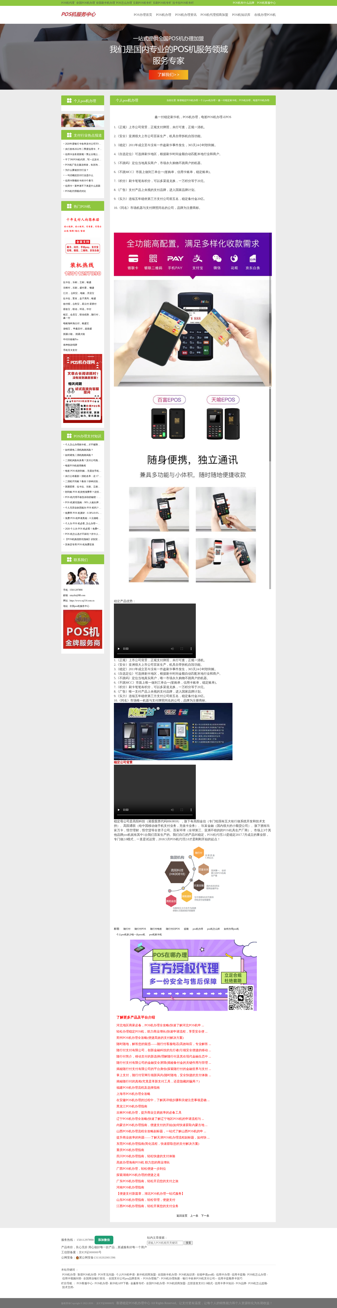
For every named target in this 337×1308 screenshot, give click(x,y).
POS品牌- (241, 1283)
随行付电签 (156, 929)
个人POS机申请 (125, 1274)
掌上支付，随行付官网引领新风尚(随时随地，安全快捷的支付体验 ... (163, 1075)
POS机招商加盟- (176, 1283)
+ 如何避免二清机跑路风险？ (78, 450)
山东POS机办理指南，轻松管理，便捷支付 (145, 1199)
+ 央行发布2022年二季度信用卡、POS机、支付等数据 (82, 149)
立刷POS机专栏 (142, 2)
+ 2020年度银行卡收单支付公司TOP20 (82, 144)
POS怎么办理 (124, 2)
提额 (186, 929)
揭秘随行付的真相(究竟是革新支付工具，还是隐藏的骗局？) (158, 1081)
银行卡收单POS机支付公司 (199, 1278)
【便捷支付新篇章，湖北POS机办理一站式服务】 (150, 1193)
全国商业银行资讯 (94, 1278)
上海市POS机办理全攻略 (133, 1093)
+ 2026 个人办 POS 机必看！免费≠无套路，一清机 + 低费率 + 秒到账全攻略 (82, 529)
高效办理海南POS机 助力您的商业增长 (143, 1162)
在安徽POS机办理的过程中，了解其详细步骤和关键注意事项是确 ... (163, 1100)
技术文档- (68, 1287)
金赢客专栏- (137, 1283)
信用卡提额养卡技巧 (230, 1278)
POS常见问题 (106, 1274)
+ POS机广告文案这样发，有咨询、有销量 (82, 165)
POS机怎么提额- (258, 1283)
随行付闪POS (173, 929)
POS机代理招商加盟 (214, 14)
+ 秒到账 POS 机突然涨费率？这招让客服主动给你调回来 (82, 492)
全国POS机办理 (85, 2)
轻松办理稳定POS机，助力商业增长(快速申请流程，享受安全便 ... (162, 1031)
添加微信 (104, 1239)
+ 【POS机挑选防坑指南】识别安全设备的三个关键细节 (82, 539)
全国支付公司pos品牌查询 (124, 1278)
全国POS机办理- (156, 1283)
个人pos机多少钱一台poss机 (130, 934)
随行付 (126, 929)
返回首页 (181, 1215)
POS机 (227, 830)
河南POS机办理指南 (130, 1187)
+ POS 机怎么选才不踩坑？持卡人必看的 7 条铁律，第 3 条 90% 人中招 (82, 534)
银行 (234, 821)
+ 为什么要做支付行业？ (76, 170)
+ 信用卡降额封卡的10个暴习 (78, 180)
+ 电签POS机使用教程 (74, 465)
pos (125, 834)
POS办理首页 (143, 14)
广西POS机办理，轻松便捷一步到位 (141, 1168)
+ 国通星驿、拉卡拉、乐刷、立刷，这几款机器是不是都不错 (82, 486)
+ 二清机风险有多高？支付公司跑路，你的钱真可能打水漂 (82, 460)
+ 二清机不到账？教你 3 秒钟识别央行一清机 (82, 481)
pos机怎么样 (213, 929)
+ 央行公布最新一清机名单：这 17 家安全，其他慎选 (82, 476)
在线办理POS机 (265, 14)
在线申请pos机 (205, 1274)
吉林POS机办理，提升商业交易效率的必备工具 (149, 1112)
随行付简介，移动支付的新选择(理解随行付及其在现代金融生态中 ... (163, 1056)
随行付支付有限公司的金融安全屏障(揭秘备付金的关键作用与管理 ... (163, 1062)
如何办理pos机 (231, 929)
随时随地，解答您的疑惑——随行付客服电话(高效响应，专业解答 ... (163, 1044)
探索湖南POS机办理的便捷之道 (138, 1174)
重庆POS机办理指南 (130, 1150)
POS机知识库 (241, 14)
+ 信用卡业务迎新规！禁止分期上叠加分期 (82, 154)
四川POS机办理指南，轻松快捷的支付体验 (145, 1156)
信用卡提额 (238, 1274)
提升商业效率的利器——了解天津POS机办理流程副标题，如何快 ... (163, 1137)
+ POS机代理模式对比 (74, 191)
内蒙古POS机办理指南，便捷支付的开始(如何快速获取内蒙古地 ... (162, 1125)
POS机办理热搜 (170, 1278)
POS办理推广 (151, 1278)
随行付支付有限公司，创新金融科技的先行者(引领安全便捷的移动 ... (163, 1050)
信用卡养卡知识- (225, 1283)
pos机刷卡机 (155, 934)
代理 (182, 839)
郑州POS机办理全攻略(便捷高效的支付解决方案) (150, 1037)
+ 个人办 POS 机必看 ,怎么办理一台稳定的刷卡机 (82, 523)
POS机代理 (67, 2)
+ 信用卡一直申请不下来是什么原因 (81, 186)
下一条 (205, 1215)
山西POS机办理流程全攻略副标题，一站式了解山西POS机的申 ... (161, 1131)
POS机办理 (163, 14)
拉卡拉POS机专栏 (183, 2)
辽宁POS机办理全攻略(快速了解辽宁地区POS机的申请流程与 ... (160, 1118)
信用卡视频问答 (71, 1278)
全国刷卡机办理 (105, 2)
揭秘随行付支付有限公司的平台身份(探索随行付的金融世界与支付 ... (163, 1069)
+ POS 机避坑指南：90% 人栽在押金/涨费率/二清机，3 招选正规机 (82, 502)
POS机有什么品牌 (243, 2)
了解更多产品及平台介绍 (135, 1017)
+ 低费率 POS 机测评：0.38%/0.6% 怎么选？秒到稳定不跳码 (82, 513)
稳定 (117, 601)
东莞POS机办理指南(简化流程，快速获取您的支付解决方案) (157, 1143)
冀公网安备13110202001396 (97, 1257)
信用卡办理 (223, 1274)
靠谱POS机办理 (86, 1274)
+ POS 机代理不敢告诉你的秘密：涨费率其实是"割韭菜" (82, 497)
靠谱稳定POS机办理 (187, 100)
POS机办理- (102, 1283)
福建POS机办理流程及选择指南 (138, 1087)
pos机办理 (198, 929)
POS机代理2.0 (216, 834)
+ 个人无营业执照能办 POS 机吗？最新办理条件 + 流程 (82, 508)
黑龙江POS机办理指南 (131, 1106)
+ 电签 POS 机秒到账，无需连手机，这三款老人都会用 (82, 471)
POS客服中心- (85, 1283)
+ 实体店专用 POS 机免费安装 (78, 544)
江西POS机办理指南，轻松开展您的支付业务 (147, 1206)
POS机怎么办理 (256, 1274)
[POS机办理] (168, 56)
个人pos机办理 (208, 100)
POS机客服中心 (266, 2)
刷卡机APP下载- (119, 1283)
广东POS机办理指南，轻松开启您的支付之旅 (147, 1181)
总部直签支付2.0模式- (200, 1283)
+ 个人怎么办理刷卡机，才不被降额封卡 (82, 444)
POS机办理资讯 (186, 14)
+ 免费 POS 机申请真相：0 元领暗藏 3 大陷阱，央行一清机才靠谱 (82, 518)
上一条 (194, 1215)
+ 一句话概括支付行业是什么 (78, 175)
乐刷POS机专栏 (162, 2)
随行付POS (140, 929)
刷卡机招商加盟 (146, 1274)
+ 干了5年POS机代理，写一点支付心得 (82, 159)
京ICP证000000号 (90, 1252)
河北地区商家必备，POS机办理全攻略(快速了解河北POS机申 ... (160, 1025)
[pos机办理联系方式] (193, 975)
